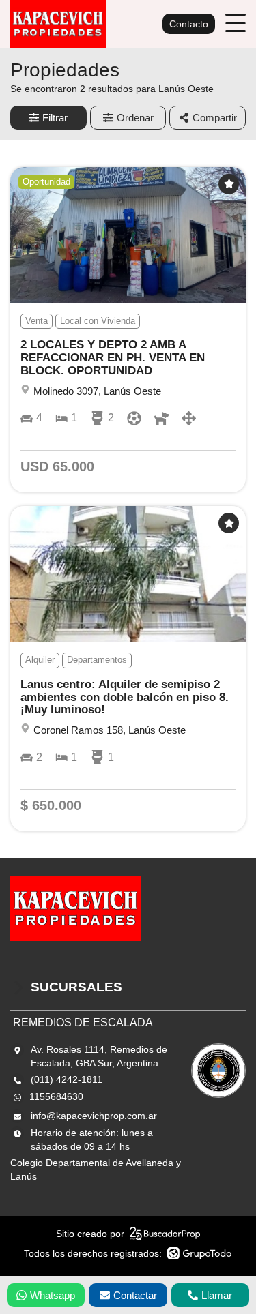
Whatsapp (52, 1295)
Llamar (216, 1295)
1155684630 (56, 1096)
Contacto (188, 23)
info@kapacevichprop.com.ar (94, 1115)
